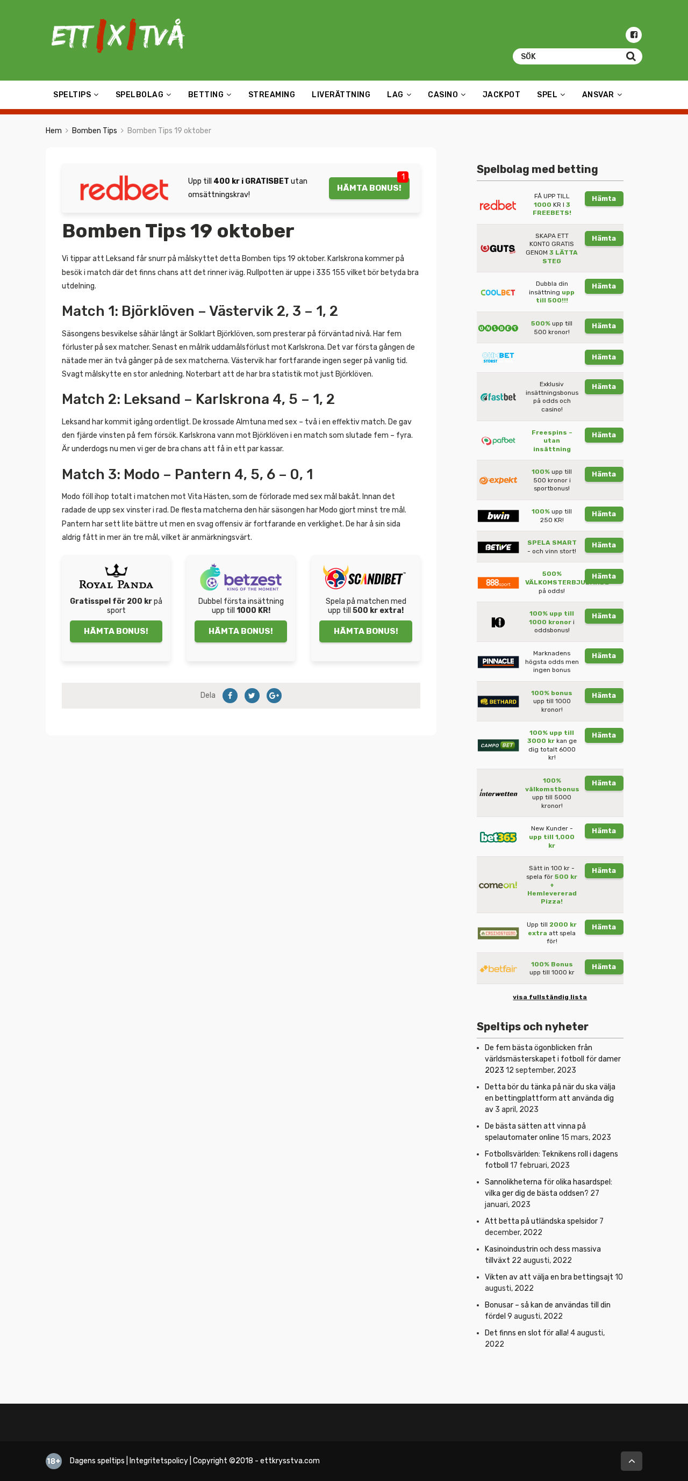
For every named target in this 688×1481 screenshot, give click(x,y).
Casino (443, 94)
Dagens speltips (97, 1460)
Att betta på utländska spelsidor (541, 1221)
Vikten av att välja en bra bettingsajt (549, 1277)
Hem (54, 130)
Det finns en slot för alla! (527, 1333)
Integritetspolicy (159, 1460)
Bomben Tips (94, 130)
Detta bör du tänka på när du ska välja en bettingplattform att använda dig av (550, 1098)
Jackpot (502, 94)
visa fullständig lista (550, 997)
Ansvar (598, 94)
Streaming (272, 94)
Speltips (72, 94)
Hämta (604, 198)
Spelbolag (140, 94)
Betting (206, 94)
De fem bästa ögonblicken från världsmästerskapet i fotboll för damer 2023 (553, 1059)
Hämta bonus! (369, 188)
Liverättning (341, 94)
